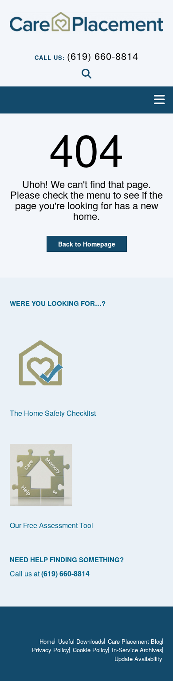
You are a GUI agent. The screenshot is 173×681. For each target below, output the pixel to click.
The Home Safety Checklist (53, 413)
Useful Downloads (81, 641)
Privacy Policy (50, 650)
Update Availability (138, 658)
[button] (86, 100)
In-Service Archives (137, 650)
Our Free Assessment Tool (51, 525)
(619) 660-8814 (102, 56)
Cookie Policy (90, 650)
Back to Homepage (86, 243)
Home (47, 641)
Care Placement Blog (135, 641)
